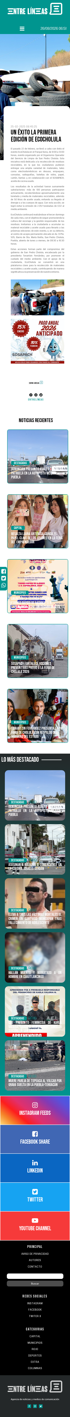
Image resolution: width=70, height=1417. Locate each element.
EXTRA (35, 1362)
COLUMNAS (35, 1368)
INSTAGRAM (35, 1303)
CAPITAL (35, 1336)
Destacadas (20, 463)
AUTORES (35, 1260)
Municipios (20, 593)
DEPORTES (35, 1355)
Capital (18, 528)
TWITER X (35, 1316)
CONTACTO (35, 1266)
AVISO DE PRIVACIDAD (35, 1254)
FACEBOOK (35, 1309)
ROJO (35, 462)
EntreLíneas (36, 399)
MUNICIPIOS (35, 1343)
